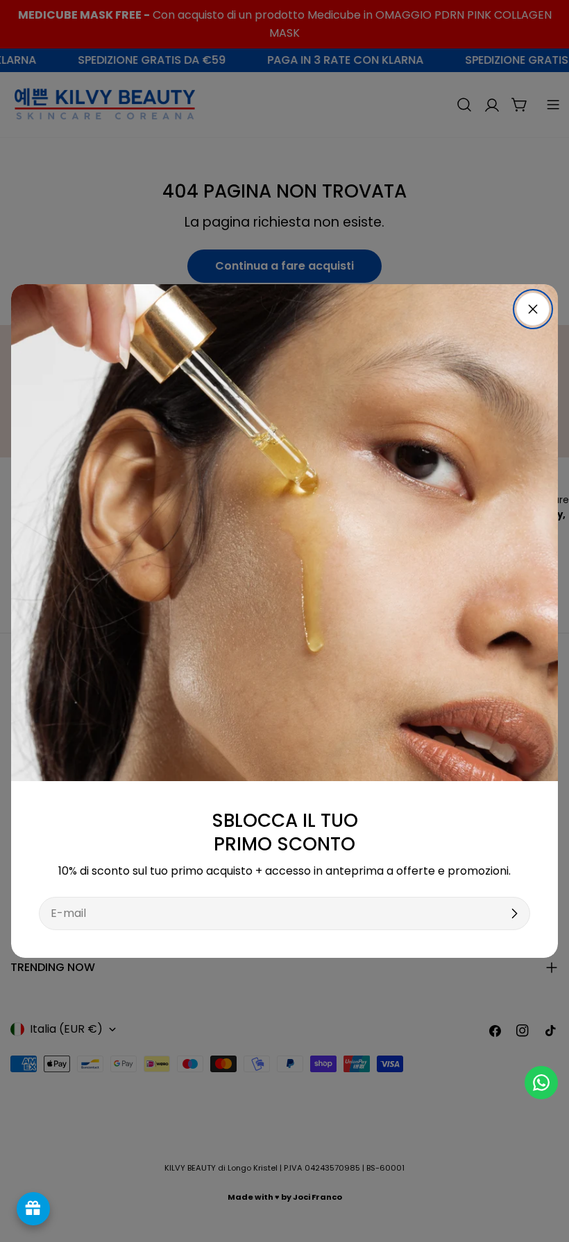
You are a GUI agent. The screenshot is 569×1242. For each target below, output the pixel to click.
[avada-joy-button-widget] (33, 1208)
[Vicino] (533, 309)
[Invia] (514, 913)
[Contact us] (541, 1082)
